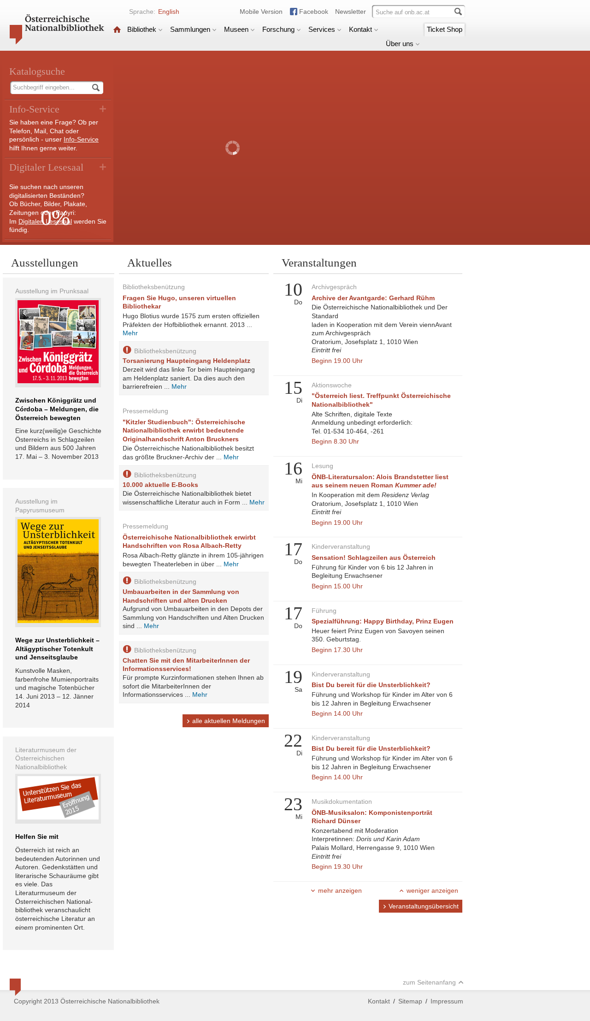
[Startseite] (117, 29)
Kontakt (360, 29)
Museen (236, 29)
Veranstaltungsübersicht (424, 906)
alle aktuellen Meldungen (228, 720)
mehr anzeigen (340, 890)
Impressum (447, 1001)
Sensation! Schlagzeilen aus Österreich (374, 557)
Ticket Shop (444, 29)
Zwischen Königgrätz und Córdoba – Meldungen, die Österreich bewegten (57, 409)
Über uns (399, 43)
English (168, 11)
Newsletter (350, 11)
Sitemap (410, 1001)
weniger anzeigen (432, 890)
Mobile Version (261, 11)
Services (321, 29)
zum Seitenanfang (429, 982)
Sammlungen (190, 29)
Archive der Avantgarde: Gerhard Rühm (373, 298)
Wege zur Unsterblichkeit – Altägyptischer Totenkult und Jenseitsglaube (57, 648)
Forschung (278, 29)
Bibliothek (141, 29)
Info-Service (81, 139)
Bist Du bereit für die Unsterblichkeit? (371, 685)
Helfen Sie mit (37, 836)
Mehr (130, 333)
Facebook (313, 11)
